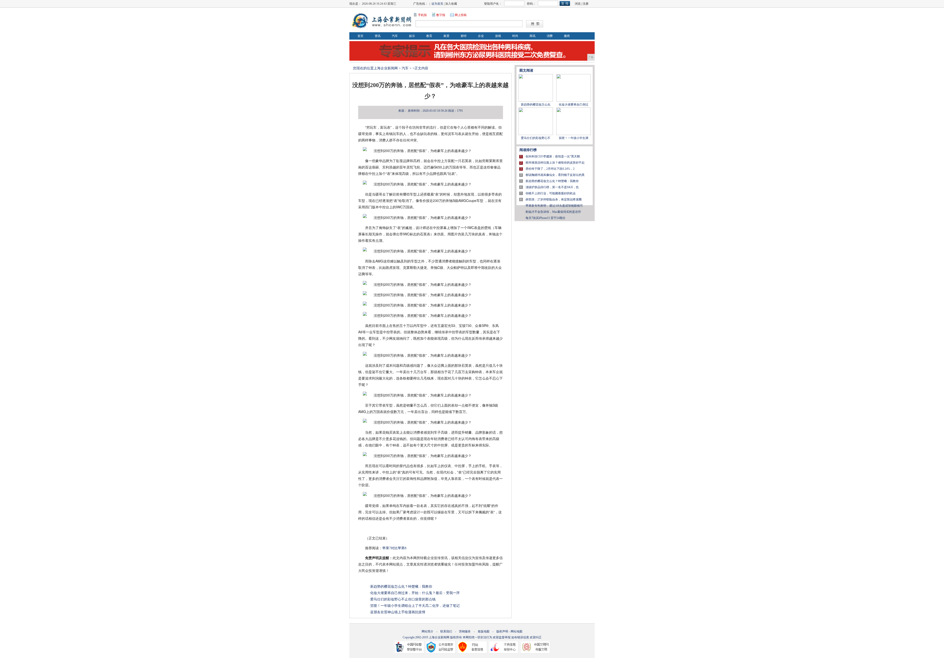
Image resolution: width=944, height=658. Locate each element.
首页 (360, 36)
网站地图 (516, 631)
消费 (550, 36)
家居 (446, 36)
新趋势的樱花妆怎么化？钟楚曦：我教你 (401, 586)
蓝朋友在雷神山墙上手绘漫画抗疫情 (397, 612)
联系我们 (446, 631)
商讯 (532, 36)
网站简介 (427, 631)
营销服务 (465, 631)
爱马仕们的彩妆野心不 (535, 138)
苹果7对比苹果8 (394, 548)
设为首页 (437, 3)
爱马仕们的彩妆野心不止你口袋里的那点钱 (403, 599)
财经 (464, 36)
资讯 (378, 36)
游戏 (498, 36)
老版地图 (483, 631)
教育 (429, 36)
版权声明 (502, 631)
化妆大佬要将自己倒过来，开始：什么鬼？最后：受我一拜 (415, 593)
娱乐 (412, 36)
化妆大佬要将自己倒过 (573, 104)
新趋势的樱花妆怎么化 (535, 104)
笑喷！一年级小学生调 (573, 138)
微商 (567, 36)
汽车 (395, 36)
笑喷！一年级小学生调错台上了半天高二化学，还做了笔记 (415, 606)
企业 (481, 36)
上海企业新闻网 (386, 68)
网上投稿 (461, 15)
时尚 (515, 36)
